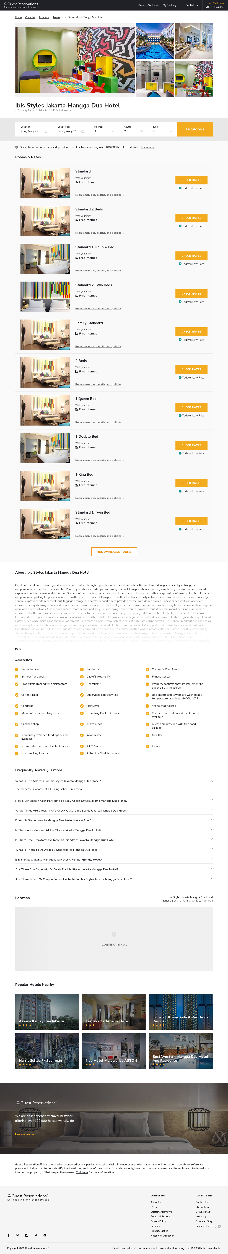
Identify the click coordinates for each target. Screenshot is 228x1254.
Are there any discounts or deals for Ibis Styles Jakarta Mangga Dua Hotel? (66, 869)
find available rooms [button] (114, 552)
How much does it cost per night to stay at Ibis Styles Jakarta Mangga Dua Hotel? (71, 801)
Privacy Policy (158, 1221)
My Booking (169, 5)
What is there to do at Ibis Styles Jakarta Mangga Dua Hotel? (57, 850)
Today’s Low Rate (193, 188)
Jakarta (56, 17)
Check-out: (64, 126)
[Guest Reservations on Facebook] (10, 1235)
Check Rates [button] (191, 180)
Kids (155, 126)
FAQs (154, 1207)
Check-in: (25, 126)
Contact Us (202, 1202)
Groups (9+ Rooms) (149, 5)
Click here (82, 1172)
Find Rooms (195, 130)
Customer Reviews (161, 1212)
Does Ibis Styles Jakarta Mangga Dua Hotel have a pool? (53, 820)
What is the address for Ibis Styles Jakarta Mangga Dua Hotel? (58, 781)
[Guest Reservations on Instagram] (27, 1235)
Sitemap (155, 1226)
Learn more (148, 147)
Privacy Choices (204, 1226)
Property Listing (159, 1231)
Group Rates (203, 1212)
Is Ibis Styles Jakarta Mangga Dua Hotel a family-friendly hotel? (58, 860)
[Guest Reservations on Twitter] (17, 1235)
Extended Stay (204, 1221)
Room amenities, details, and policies (98, 195)
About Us (156, 1202)
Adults (127, 126)
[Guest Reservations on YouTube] (43, 1235)
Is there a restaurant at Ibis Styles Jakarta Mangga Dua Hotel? (58, 830)
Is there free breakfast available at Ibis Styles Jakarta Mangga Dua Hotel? (65, 840)
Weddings (201, 1216)
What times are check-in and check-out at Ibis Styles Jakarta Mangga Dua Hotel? (71, 811)
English (190, 5)
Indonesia (44, 17)
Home (18, 17)
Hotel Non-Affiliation (162, 1235)
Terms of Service (160, 1216)
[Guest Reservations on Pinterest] (36, 1235)
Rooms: (98, 126)
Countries (30, 17)
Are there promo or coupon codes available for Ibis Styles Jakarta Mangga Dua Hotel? (73, 879)
